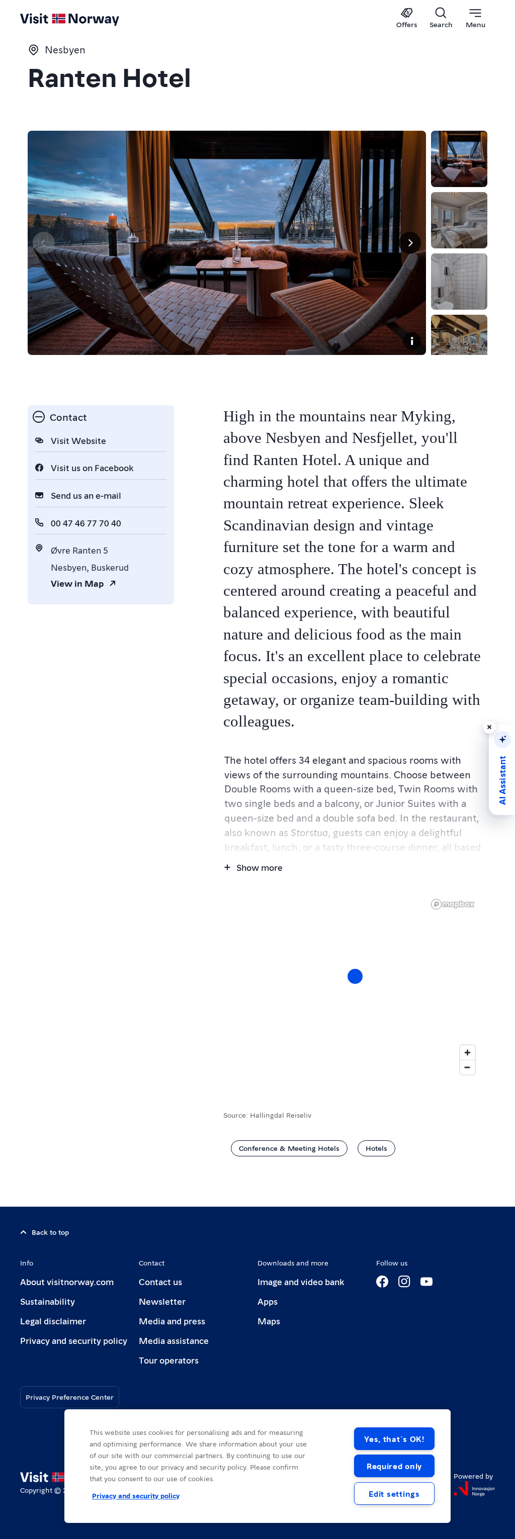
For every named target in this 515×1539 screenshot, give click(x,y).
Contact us (160, 1281)
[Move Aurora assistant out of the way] (489, 727)
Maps (269, 1320)
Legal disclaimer (53, 1320)
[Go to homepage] (84, 19)
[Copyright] (412, 341)
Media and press (172, 1320)
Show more (259, 867)
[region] (355, 986)
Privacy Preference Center (70, 1396)
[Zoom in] (467, 1052)
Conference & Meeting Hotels (289, 1147)
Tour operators (169, 1360)
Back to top (50, 1231)
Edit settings (394, 1493)
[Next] (410, 243)
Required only (394, 1466)
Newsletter (162, 1301)
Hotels (376, 1147)
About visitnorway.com (67, 1281)
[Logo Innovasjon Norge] (474, 1488)
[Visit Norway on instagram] (404, 1282)
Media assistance (174, 1340)
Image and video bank (301, 1281)
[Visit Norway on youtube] (426, 1282)
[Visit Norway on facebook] (382, 1282)
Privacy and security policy (73, 1340)
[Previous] (44, 243)
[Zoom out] (467, 1067)
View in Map (77, 583)
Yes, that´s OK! (394, 1438)
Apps (268, 1301)
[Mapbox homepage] (453, 904)
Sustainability (47, 1301)
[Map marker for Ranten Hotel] (355, 976)
